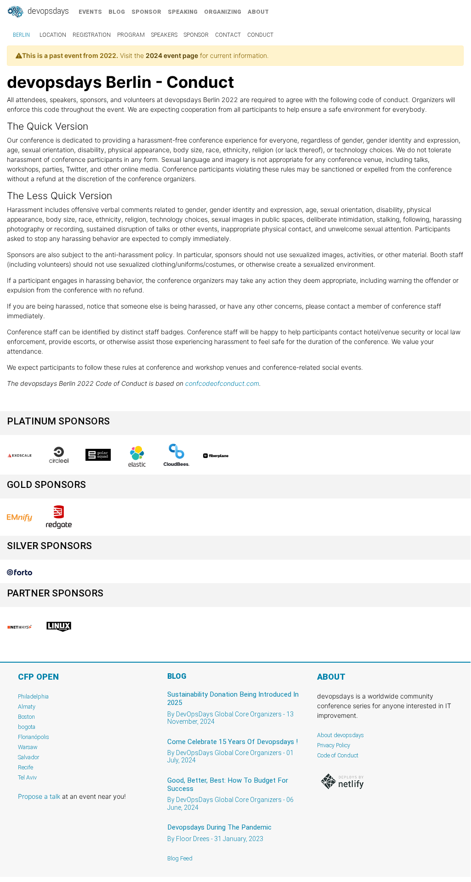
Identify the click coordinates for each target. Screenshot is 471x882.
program (131, 35)
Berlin (21, 35)
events (90, 11)
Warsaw (28, 747)
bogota (26, 726)
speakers (164, 35)
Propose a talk (39, 796)
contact (228, 35)
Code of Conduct (337, 755)
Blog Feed (180, 858)
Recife (25, 767)
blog (116, 11)
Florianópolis (33, 736)
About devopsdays (340, 735)
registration (92, 35)
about (258, 11)
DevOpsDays (47, 11)
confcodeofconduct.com (222, 383)
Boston (26, 716)
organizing (222, 11)
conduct (260, 35)
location (53, 35)
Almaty (26, 706)
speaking (183, 11)
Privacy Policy (333, 745)
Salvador (28, 757)
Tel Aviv (27, 777)
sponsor (146, 11)
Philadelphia (33, 696)
